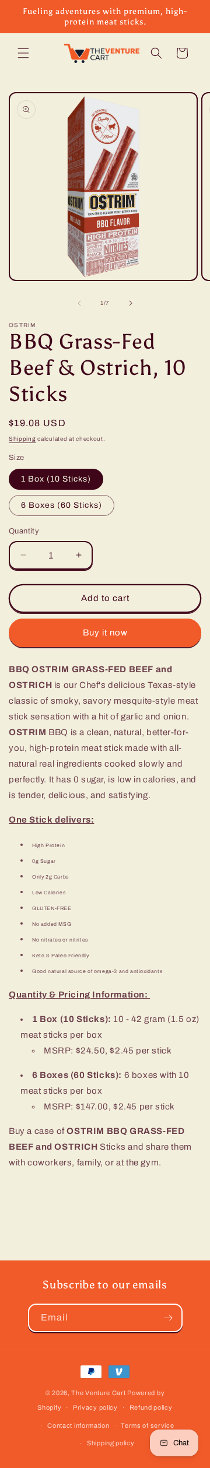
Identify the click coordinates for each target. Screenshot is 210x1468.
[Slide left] (79, 303)
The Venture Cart (98, 1392)
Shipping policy (111, 1442)
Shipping (22, 439)
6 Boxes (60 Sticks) (61, 505)
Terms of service (147, 1425)
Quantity (24, 531)
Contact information (78, 1425)
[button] (23, 53)
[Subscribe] (168, 1318)
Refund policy (151, 1407)
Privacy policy (95, 1407)
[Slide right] (131, 303)
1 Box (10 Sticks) (56, 479)
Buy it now (105, 632)
